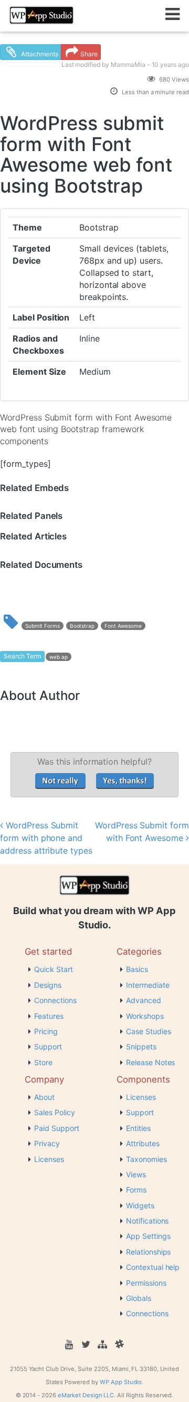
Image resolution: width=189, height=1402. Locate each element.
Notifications (147, 1220)
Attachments (38, 54)
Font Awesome (123, 626)
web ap (58, 657)
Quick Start (53, 969)
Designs (47, 984)
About (44, 1097)
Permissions (146, 1282)
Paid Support (56, 1128)
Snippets (141, 1046)
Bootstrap (82, 626)
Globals (138, 1298)
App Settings (148, 1235)
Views (136, 1174)
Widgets (140, 1205)
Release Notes (150, 1062)
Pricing (46, 1031)
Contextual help (153, 1267)
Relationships (148, 1251)
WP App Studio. (121, 1382)
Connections (55, 1000)
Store (43, 1062)
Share (89, 54)
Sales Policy (54, 1112)
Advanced (143, 1000)
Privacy (47, 1143)
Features (49, 1016)
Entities (138, 1128)
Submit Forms (42, 626)
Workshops (145, 1016)
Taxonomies (146, 1159)
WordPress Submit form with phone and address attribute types (46, 838)
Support (48, 1046)
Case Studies (148, 1031)
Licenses (49, 1159)
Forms (136, 1189)
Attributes (143, 1143)
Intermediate (148, 984)
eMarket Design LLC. (87, 1395)
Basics (137, 969)
